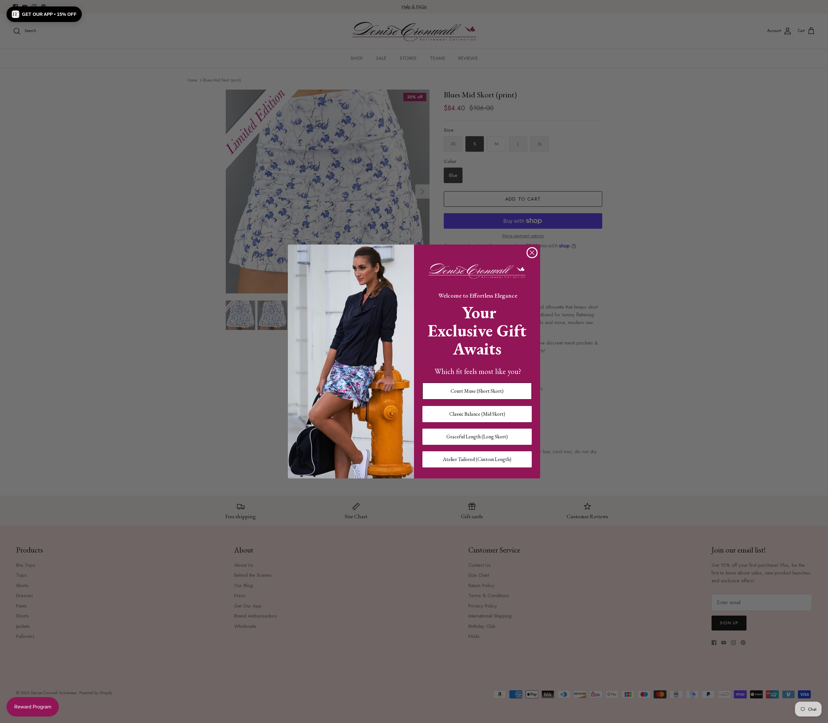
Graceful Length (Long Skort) (477, 436)
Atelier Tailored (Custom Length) (477, 459)
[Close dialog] (532, 252)
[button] (44, 14)
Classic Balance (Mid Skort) (477, 414)
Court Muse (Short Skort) (477, 391)
